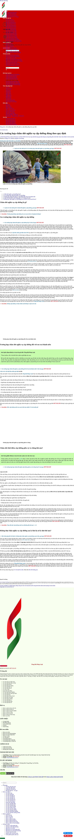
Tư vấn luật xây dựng (8, 697)
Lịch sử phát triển (7, 724)
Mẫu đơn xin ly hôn (11, 58)
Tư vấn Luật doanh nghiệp (12, 39)
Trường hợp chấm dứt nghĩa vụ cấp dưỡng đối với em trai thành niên (19, 196)
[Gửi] (6, 69)
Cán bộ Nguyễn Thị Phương (13, 84)
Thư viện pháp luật (7, 86)
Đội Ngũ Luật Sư (7, 73)
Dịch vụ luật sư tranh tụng (12, 51)
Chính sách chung (7, 746)
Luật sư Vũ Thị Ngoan (11, 76)
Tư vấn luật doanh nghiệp (9, 692)
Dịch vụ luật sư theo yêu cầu (9, 708)
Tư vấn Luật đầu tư (10, 22)
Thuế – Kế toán (10, 108)
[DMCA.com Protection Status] (7, 774)
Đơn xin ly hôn (6, 732)
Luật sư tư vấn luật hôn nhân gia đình (9, 371)
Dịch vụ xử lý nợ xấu (8, 713)
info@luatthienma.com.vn (12, 757)
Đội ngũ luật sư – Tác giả (12, 16)
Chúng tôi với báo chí (11, 15)
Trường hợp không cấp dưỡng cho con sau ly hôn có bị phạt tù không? (24, 214)
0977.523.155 (67, 144)
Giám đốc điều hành (11, 14)
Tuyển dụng (5, 726)
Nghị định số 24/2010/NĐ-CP (7, 587)
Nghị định (8, 94)
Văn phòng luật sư (7, 738)
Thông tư (8, 90)
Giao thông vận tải (10, 110)
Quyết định (8, 98)
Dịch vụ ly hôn (9, 45)
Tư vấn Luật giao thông (12, 38)
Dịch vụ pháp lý (7, 42)
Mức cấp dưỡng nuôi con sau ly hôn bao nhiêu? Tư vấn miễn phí (22, 407)
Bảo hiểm (8, 106)
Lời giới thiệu (6, 721)
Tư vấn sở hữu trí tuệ (11, 35)
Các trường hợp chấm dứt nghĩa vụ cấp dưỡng (14, 195)
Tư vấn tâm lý (6, 737)
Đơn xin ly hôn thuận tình (9, 734)
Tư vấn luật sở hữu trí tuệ (8, 696)
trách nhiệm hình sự (26, 539)
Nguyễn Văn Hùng (19, 138)
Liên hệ (4, 725)
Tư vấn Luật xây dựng (11, 36)
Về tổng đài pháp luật (11, 12)
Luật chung (9, 88)
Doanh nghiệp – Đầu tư (12, 114)
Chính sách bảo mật (7, 748)
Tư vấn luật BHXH (10, 123)
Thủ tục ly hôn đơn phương (13, 56)
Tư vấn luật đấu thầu (7, 701)
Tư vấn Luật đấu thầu (11, 31)
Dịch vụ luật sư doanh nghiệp (13, 52)
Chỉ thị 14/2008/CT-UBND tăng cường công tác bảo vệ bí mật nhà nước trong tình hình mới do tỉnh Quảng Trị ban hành (27, 585)
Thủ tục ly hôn (6, 53)
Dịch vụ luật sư (10, 46)
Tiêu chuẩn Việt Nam (11, 101)
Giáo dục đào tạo (10, 111)
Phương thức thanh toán (8, 749)
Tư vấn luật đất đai (10, 118)
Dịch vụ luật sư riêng (11, 48)
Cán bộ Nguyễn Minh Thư (12, 81)
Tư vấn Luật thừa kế (11, 26)
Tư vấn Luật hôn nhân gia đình (13, 41)
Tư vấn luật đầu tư (7, 699)
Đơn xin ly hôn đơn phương (9, 733)
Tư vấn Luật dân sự (11, 25)
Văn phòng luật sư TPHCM (9, 741)
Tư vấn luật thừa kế (7, 702)
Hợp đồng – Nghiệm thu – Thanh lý (15, 116)
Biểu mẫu (5, 103)
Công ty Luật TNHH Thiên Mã (35, 776)
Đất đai (7, 104)
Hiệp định (8, 93)
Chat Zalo (69, 833)
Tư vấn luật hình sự (11, 121)
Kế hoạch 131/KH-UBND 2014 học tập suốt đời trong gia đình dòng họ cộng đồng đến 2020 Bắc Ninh (25, 136)
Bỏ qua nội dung (4, 0)
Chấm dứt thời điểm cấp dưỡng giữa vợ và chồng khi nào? (17, 198)
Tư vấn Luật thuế (10, 21)
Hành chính (9, 107)
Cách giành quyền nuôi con (13, 65)
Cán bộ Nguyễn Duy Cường (13, 83)
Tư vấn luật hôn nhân (11, 124)
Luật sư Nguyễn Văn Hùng (12, 74)
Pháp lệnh (8, 97)
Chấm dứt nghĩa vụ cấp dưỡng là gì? (12, 194)
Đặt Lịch (69, 835)
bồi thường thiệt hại (32, 261)
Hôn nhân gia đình (10, 113)
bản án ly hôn (16, 290)
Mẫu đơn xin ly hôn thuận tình (13, 59)
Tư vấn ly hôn (9, 19)
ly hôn (20, 458)
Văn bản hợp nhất (10, 100)
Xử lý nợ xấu (9, 43)
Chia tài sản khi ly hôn (11, 62)
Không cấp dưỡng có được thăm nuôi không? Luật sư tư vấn (21, 303)
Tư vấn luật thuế (6, 694)
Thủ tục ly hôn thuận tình (12, 55)
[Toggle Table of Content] (1, 191)
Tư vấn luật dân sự (10, 120)
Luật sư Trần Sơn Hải (11, 77)
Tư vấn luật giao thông (8, 685)
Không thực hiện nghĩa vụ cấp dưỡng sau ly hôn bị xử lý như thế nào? (20, 199)
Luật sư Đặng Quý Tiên (12, 78)
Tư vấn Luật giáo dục (11, 32)
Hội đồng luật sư (7, 722)
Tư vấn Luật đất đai (11, 23)
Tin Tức (5, 117)
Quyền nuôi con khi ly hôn (12, 63)
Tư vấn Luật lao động (11, 34)
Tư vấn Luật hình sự (11, 28)
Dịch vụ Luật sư (7, 18)
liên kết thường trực (33, 569)
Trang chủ (2, 127)
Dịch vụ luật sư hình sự (12, 49)
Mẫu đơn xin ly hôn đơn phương (14, 61)
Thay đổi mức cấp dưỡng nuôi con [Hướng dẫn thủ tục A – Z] (21, 525)
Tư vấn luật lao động (7, 698)
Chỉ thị (7, 87)
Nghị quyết (8, 96)
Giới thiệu (5, 11)
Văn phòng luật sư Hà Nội (9, 740)
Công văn (8, 91)
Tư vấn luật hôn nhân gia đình (10, 693)
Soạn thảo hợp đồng (11, 29)
